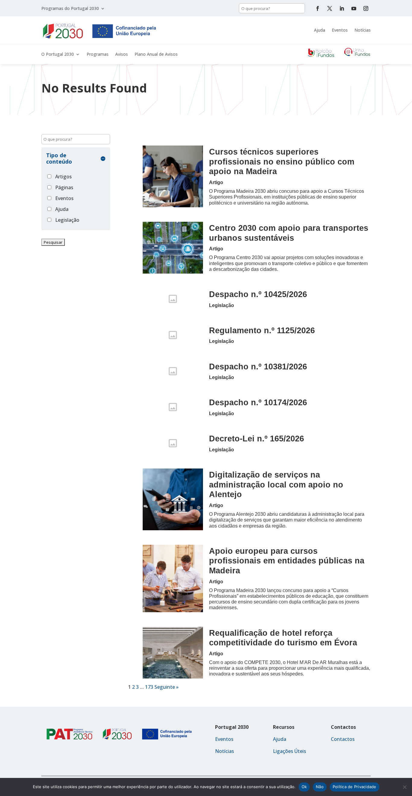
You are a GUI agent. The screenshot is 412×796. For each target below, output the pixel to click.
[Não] (404, 787)
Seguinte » (166, 687)
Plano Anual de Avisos (156, 54)
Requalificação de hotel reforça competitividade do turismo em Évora (283, 637)
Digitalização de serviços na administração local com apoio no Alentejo (276, 484)
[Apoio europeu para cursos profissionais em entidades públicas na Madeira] (173, 578)
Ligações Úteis (289, 751)
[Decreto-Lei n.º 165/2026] (173, 443)
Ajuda (319, 30)
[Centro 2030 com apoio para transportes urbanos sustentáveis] (173, 248)
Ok (304, 786)
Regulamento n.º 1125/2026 (262, 330)
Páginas (64, 187)
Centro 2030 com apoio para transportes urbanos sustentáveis (288, 233)
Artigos (63, 176)
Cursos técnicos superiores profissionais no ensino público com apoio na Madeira (281, 161)
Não (320, 786)
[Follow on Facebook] (317, 8)
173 (149, 687)
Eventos (340, 30)
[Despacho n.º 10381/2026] (173, 371)
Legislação (67, 220)
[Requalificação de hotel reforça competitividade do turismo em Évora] (173, 652)
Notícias (362, 30)
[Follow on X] (329, 8)
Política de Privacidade (354, 786)
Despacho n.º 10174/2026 (258, 402)
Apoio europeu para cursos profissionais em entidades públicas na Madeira (286, 560)
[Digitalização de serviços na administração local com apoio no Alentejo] (173, 499)
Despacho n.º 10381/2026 (258, 366)
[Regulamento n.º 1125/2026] (173, 335)
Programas (98, 54)
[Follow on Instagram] (366, 8)
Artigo (216, 182)
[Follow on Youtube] (354, 8)
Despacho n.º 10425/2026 (258, 294)
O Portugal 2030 (57, 54)
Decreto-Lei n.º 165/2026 (256, 438)
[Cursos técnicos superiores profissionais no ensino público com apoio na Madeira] (173, 176)
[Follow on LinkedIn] (342, 8)
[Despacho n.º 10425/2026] (173, 299)
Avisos (121, 54)
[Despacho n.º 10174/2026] (173, 407)
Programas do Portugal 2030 (70, 8)
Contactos (343, 739)
